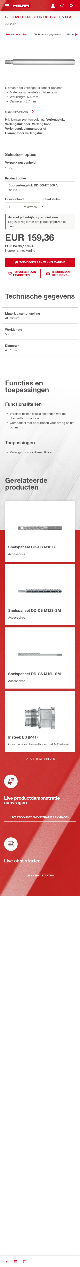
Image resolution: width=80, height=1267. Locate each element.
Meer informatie (16, 111)
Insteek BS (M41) (23, 737)
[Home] (21, 5)
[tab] (16, 34)
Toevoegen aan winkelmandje (42, 262)
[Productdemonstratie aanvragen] (15, 1261)
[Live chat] (24, 1261)
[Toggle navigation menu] (6, 5)
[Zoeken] (70, 5)
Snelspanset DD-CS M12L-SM (34, 673)
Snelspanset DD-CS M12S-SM (34, 610)
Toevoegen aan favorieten (24, 273)
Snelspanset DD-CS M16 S (31, 547)
